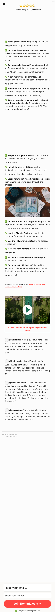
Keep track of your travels (20, 155)
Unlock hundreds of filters (20, 167)
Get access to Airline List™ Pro (22, 265)
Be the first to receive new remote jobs (26, 257)
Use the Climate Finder (19, 233)
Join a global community (20, 41)
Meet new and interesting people (24, 88)
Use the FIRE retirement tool (21, 241)
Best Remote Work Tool (28, 248)
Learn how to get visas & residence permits (29, 179)
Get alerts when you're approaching (25, 221)
